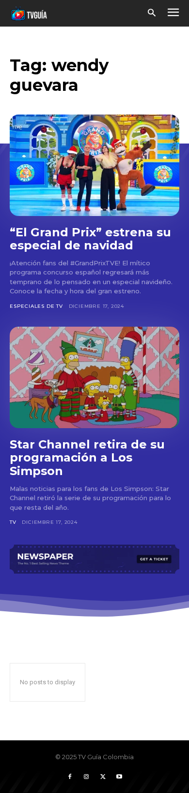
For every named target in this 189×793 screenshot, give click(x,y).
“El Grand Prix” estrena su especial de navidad (90, 239)
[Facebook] (70, 777)
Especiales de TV (36, 306)
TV (13, 522)
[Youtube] (119, 777)
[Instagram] (86, 777)
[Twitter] (103, 777)
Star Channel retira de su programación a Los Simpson (87, 457)
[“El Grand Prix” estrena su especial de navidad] (94, 165)
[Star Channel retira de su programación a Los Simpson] (94, 377)
